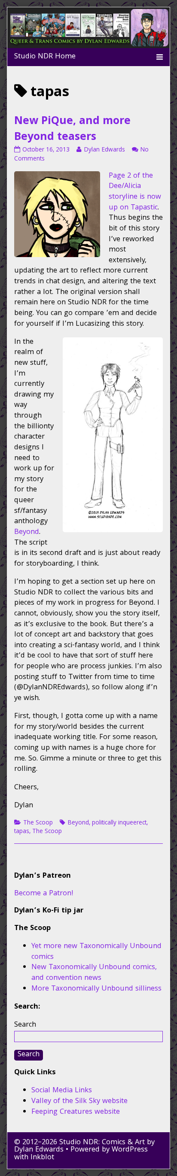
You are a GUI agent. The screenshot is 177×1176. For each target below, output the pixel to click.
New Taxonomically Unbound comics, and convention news (94, 973)
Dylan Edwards (104, 150)
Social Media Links (61, 1091)
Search (25, 1025)
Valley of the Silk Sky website (79, 1101)
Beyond (26, 532)
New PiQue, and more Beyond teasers (72, 130)
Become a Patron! (43, 894)
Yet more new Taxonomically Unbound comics (96, 952)
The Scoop (38, 823)
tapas (21, 832)
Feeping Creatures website (75, 1112)
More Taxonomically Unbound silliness (96, 989)
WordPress (130, 1150)
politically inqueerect (119, 823)
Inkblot (42, 1158)
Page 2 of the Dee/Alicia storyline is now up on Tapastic (135, 192)
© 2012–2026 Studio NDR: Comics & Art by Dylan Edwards (84, 1147)
